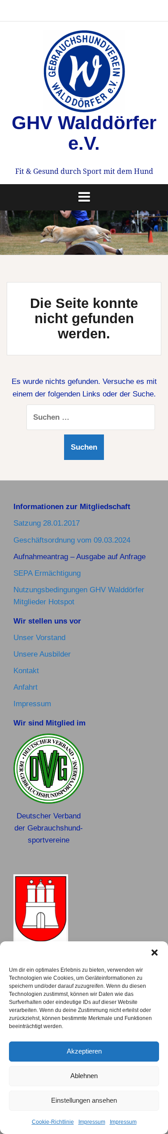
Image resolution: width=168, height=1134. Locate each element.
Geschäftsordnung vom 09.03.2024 (71, 540)
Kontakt (26, 670)
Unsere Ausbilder (42, 654)
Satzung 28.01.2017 (46, 523)
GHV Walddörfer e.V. (84, 133)
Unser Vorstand (39, 637)
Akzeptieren (84, 1051)
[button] (154, 952)
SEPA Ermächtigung (47, 573)
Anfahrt (25, 687)
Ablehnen (84, 1075)
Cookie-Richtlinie (53, 1122)
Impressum (91, 1122)
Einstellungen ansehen (84, 1100)
